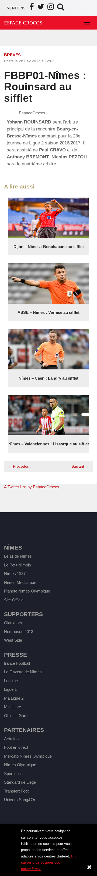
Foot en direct (16, 747)
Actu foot (12, 738)
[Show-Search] (60, 8)
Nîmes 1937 (15, 573)
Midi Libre (12, 706)
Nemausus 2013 (18, 631)
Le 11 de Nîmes (18, 556)
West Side (13, 640)
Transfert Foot (16, 791)
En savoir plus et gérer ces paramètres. (48, 862)
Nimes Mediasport (20, 582)
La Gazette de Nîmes (23, 672)
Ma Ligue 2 (13, 698)
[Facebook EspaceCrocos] (32, 8)
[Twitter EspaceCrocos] (40, 8)
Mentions (16, 8)
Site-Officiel (14, 600)
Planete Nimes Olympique (27, 591)
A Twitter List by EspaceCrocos (31, 487)
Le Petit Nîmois (17, 565)
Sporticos (12, 773)
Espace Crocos (23, 23)
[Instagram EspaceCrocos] (50, 8)
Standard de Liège (20, 782)
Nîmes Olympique (20, 764)
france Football (17, 663)
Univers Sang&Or (19, 799)
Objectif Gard (15, 715)
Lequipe (11, 680)
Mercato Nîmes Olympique (28, 756)
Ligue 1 (10, 689)
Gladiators (13, 622)
